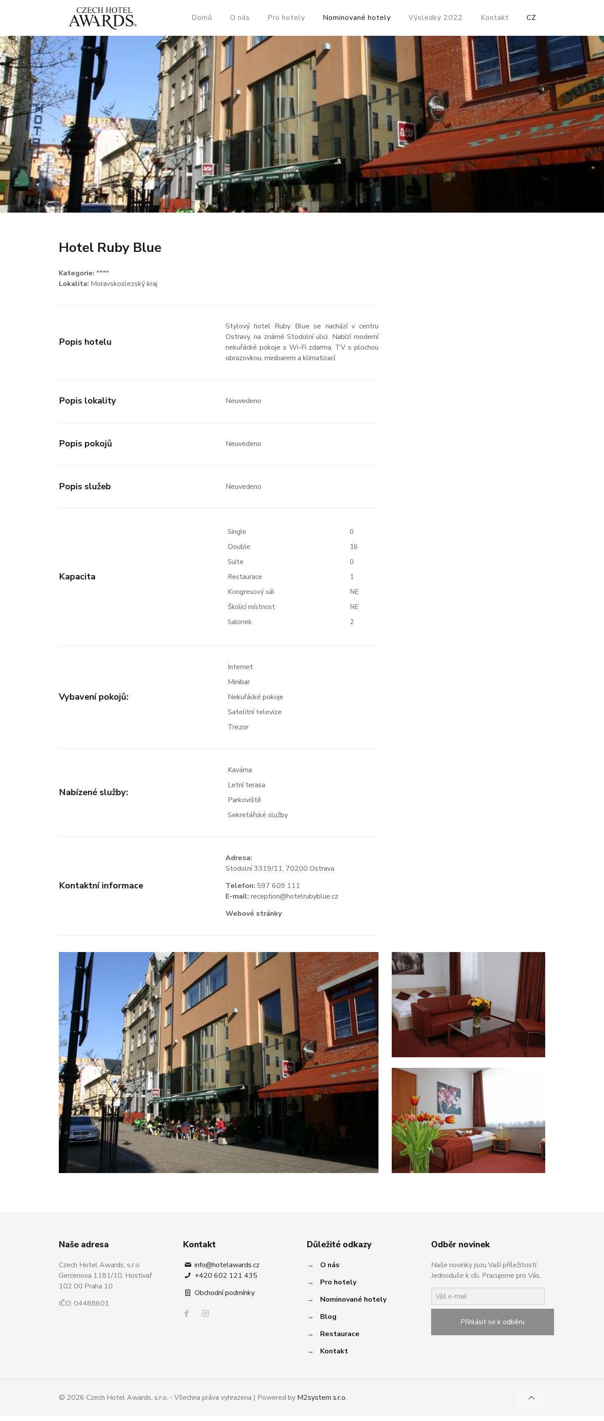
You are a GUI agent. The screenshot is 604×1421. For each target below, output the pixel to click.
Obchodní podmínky (224, 1293)
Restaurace (339, 1334)
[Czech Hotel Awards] (103, 17)
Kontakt (334, 1351)
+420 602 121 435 (225, 1275)
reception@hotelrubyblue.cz (294, 896)
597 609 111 (278, 886)
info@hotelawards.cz (226, 1265)
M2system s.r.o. (322, 1397)
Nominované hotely (353, 1299)
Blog (328, 1317)
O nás (330, 1265)
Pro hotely (338, 1282)
